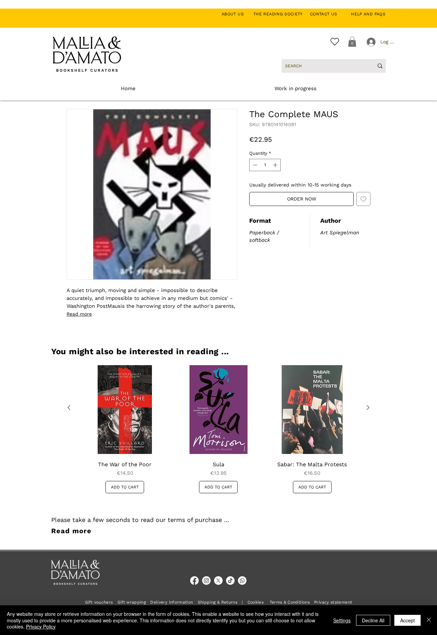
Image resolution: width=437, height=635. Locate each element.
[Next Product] (368, 407)
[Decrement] (254, 165)
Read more (79, 314)
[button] (352, 42)
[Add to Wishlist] (363, 199)
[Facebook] (194, 580)
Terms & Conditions (290, 602)
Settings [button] (342, 620)
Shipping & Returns (217, 602)
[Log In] (370, 42)
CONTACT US (327, 14)
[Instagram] (206, 580)
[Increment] (276, 165)
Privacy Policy (41, 626)
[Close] (429, 620)
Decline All (373, 620)
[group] (218, 429)
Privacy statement (333, 602)
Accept (407, 620)
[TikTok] (230, 580)
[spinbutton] (265, 165)
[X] (218, 580)
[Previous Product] (69, 407)
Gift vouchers (101, 602)
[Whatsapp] (242, 580)
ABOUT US (236, 14)
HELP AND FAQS (368, 14)
